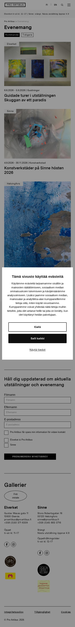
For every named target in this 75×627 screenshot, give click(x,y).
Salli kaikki (37, 338)
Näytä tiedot (37, 349)
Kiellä (37, 327)
